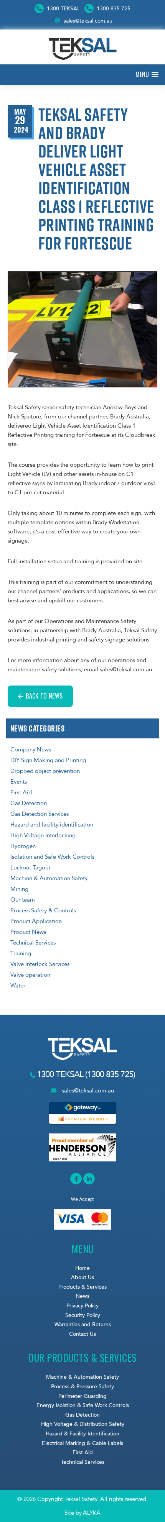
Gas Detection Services (39, 814)
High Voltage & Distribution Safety (82, 1424)
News (82, 1296)
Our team (22, 900)
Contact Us (82, 1334)
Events (18, 782)
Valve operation (30, 975)
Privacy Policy (82, 1305)
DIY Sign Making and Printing (48, 760)
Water (17, 985)
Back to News (44, 695)
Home (82, 1268)
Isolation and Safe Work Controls (52, 857)
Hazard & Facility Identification (82, 1433)
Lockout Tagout (30, 867)
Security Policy (82, 1315)
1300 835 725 (112, 8)
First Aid (21, 792)
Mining (19, 889)
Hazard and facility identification (51, 824)
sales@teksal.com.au (88, 21)
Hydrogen (23, 846)
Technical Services (33, 942)
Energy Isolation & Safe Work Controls (82, 1405)
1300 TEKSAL (62, 8)
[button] (146, 74)
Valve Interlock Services (39, 964)
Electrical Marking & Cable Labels (82, 1443)
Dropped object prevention (45, 771)
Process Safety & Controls (43, 910)
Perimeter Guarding (82, 1396)
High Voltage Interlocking (43, 835)
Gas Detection (28, 803)
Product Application (36, 921)
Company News (30, 749)
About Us (82, 1277)
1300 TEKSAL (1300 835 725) (85, 1074)
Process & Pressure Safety (82, 1386)
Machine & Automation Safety (48, 878)
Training (20, 953)
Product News (28, 932)
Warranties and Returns (82, 1324)
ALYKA (92, 1513)
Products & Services (82, 1287)
